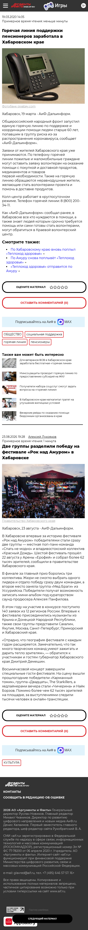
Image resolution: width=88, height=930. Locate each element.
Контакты (12, 792)
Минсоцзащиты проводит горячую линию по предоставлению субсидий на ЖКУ (48, 375)
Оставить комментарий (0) (44, 303)
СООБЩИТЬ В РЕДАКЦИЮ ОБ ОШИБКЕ (33, 797)
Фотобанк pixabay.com (19, 106)
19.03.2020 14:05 (13, 17)
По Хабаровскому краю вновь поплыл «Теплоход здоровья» (41, 252)
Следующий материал (42, 918)
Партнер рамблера (38, 910)
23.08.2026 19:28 (13, 437)
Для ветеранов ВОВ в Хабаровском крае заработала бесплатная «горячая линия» (46, 361)
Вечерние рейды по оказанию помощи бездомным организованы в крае (44, 414)
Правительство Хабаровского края (28, 521)
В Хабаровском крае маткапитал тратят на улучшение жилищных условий (47, 401)
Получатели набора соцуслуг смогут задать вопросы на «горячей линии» (48, 388)
